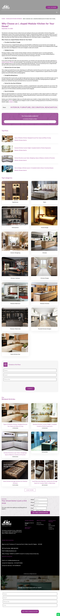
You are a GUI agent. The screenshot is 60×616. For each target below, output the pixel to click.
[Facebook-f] (2, 536)
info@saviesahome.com (10, 550)
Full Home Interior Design (29, 523)
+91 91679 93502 (18, 563)
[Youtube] (7, 536)
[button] (56, 12)
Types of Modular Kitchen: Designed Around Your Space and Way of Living (32, 137)
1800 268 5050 (14, 548)
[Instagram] (3, 536)
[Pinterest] (8, 536)
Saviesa (10, 100)
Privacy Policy (40, 524)
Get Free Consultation (40, 512)
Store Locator (52, 525)
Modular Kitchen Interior (14, 18)
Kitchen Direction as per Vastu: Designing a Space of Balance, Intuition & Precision (34, 158)
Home (3, 18)
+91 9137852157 (16, 565)
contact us (11, 102)
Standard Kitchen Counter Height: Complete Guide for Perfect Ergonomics (32, 147)
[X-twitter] (5, 536)
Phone (33, 502)
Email (32, 505)
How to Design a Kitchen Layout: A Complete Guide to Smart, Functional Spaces (33, 168)
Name (32, 499)
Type (32, 510)
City (32, 508)
